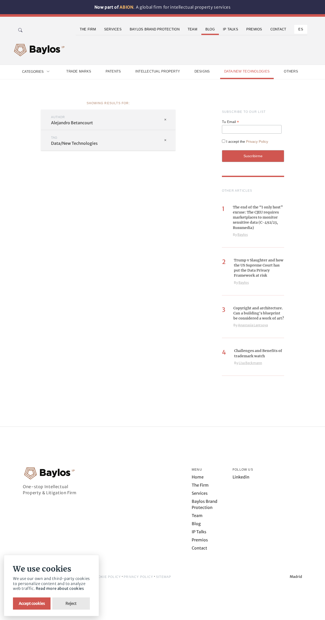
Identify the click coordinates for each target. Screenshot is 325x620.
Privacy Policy (257, 141)
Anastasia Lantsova (253, 325)
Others (291, 71)
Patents (113, 71)
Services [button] (113, 29)
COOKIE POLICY (107, 577)
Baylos (242, 235)
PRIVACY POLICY (138, 577)
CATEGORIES (33, 72)
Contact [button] (278, 29)
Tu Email (230, 121)
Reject (71, 603)
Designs (202, 71)
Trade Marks (78, 71)
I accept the (247, 141)
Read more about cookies (60, 588)
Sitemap (163, 577)
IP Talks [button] (230, 29)
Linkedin (241, 477)
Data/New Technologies (247, 71)
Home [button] (198, 477)
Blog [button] (210, 29)
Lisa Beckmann (250, 363)
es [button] (300, 29)
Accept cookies (32, 603)
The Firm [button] (88, 29)
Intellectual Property (157, 71)
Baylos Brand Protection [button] (155, 29)
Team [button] (192, 29)
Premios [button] (254, 29)
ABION (126, 7)
